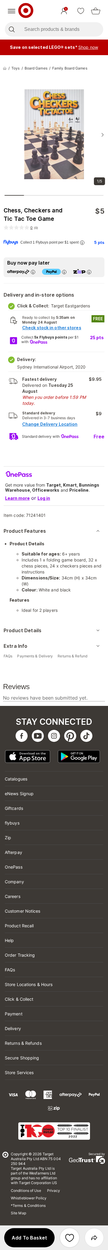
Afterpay (13, 852)
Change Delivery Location (49, 424)
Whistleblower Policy (28, 1198)
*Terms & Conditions (28, 1205)
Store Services (19, 1072)
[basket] (95, 11)
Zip (8, 837)
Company (14, 881)
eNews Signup (19, 793)
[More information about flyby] (82, 242)
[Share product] (94, 1237)
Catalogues (16, 778)
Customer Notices (22, 911)
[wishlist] (80, 11)
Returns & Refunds (23, 1043)
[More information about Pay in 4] (64, 272)
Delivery (13, 1028)
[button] (29, 1237)
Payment (13, 1013)
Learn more (17, 498)
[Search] (11, 29)
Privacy (53, 1190)
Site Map (18, 1213)
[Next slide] (102, 134)
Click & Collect (19, 999)
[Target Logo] (25, 11)
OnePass (13, 866)
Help (9, 940)
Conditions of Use (26, 1190)
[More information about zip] (89, 272)
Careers (12, 896)
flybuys (12, 822)
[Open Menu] (11, 11)
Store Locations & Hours (28, 984)
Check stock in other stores (51, 327)
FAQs (10, 969)
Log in (44, 498)
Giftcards (14, 808)
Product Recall (19, 925)
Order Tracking (20, 955)
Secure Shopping (22, 1057)
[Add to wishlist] (69, 1237)
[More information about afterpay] (33, 272)
